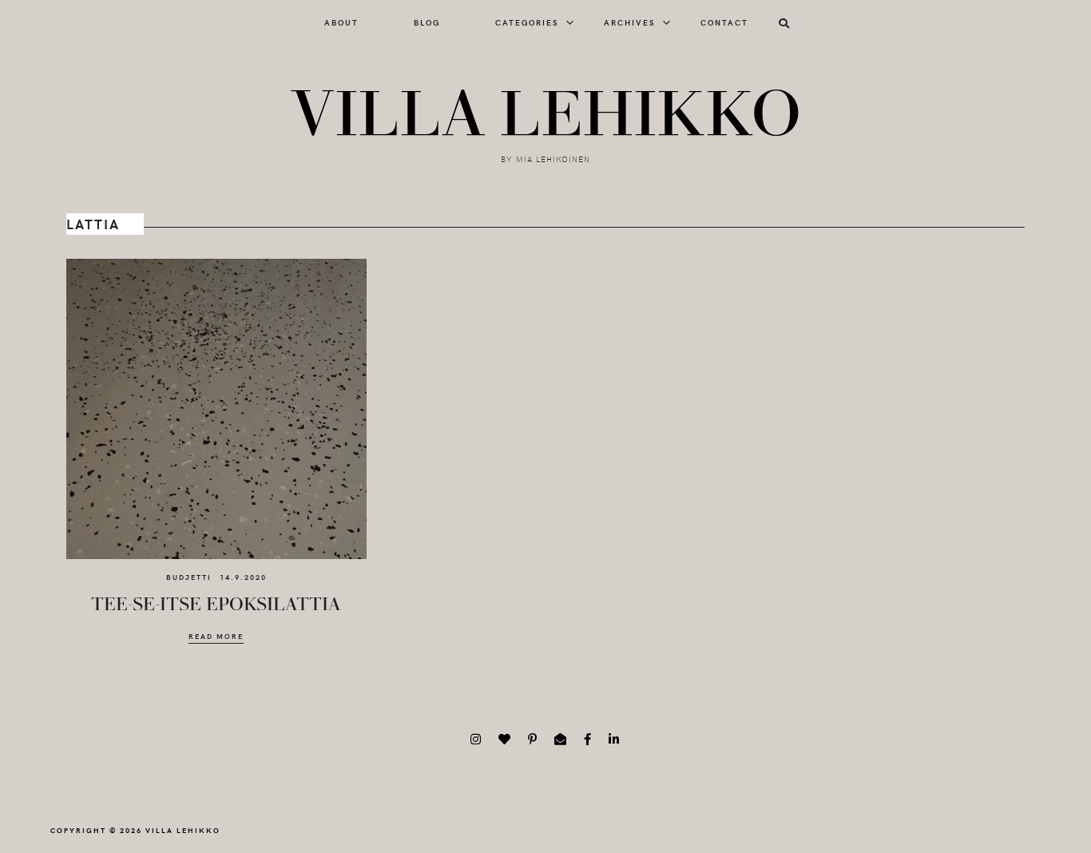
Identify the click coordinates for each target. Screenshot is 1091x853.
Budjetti (189, 576)
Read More (216, 636)
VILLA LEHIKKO (546, 115)
